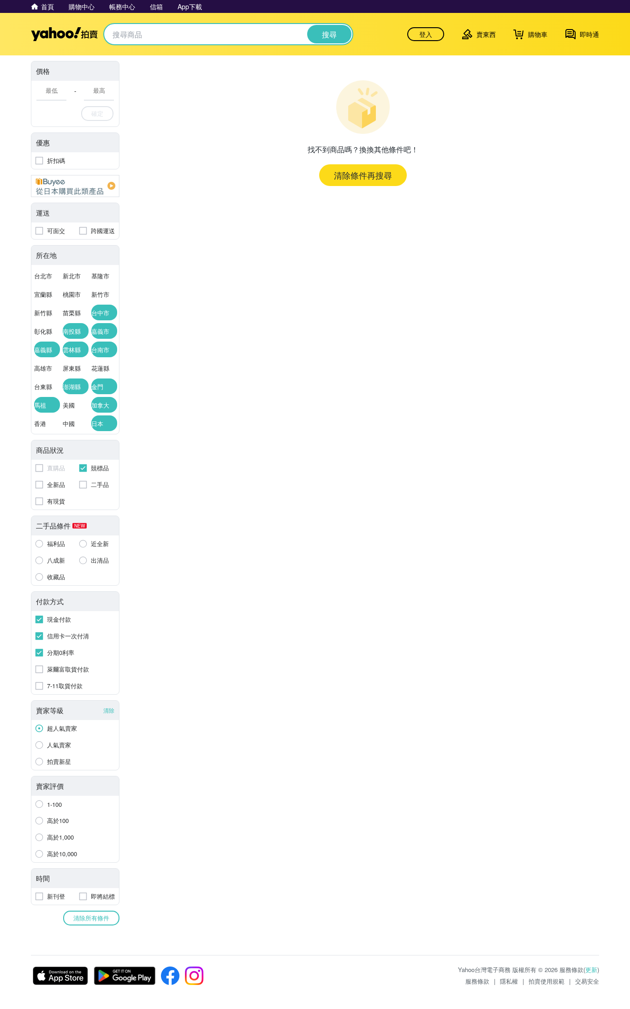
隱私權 (509, 981)
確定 (97, 113)
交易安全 (587, 981)
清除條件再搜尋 (363, 175)
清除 (108, 710)
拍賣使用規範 (547, 981)
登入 (425, 34)
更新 (591, 969)
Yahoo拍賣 (64, 34)
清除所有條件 (91, 917)
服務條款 (477, 981)
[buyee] (75, 186)
